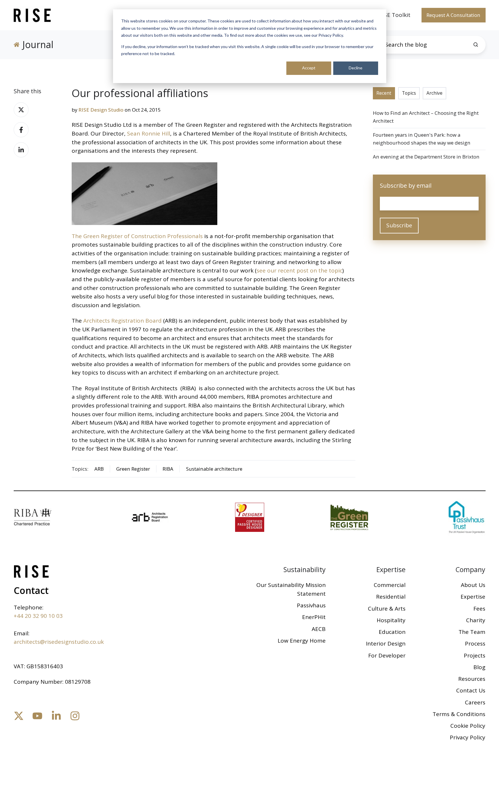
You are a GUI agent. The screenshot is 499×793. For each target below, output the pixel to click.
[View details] (19, 716)
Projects (474, 655)
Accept (308, 67)
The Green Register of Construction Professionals (137, 236)
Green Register (133, 468)
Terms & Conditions (459, 714)
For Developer (386, 655)
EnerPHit (314, 617)
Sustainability (304, 569)
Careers (475, 702)
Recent (383, 93)
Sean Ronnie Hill (148, 133)
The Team (472, 632)
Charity (475, 620)
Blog (479, 667)
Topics (409, 93)
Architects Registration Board (122, 320)
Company (470, 569)
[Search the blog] (476, 45)
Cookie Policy (467, 725)
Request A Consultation (453, 15)
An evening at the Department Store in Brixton (426, 156)
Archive (434, 93)
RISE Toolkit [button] (394, 15)
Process (475, 643)
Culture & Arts (386, 608)
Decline (355, 67)
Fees (479, 608)
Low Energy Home (302, 640)
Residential (390, 596)
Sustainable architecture (214, 468)
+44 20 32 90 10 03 (38, 616)
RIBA (168, 468)
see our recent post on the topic (299, 270)
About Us (473, 585)
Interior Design (385, 643)
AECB (319, 629)
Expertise (390, 569)
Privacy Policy (467, 737)
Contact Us (470, 690)
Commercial (389, 585)
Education (392, 632)
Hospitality (391, 620)
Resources (471, 679)
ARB (99, 468)
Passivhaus (311, 605)
